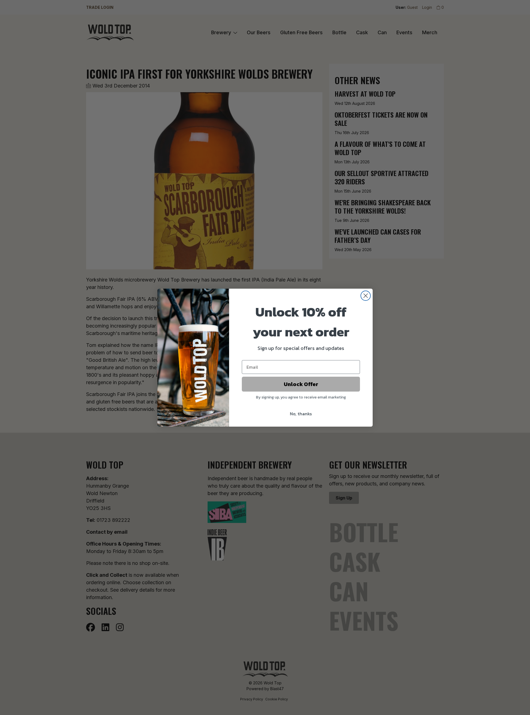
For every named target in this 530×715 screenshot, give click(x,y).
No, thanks (301, 413)
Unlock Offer (301, 384)
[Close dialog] (365, 296)
